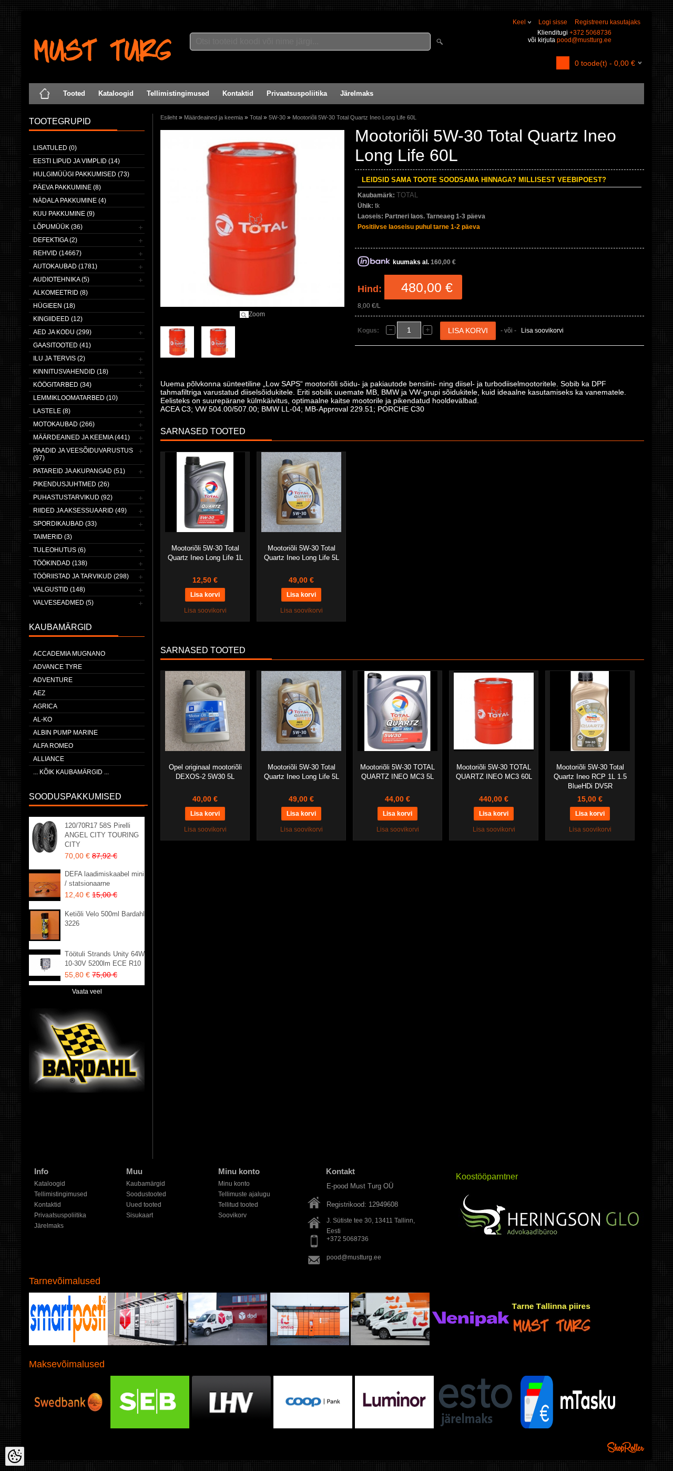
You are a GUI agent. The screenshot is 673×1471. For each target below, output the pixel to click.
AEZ (39, 693)
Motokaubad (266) (64, 424)
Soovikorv (232, 1215)
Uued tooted (143, 1204)
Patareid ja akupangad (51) (79, 471)
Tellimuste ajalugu (244, 1194)
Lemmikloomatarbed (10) (75, 398)
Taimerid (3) (52, 537)
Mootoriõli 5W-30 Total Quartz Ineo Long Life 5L (301, 553)
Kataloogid (116, 93)
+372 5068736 (590, 32)
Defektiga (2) (55, 240)
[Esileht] (44, 93)
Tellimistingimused (178, 93)
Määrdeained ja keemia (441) (81, 437)
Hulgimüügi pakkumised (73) (81, 174)
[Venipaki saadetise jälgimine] (470, 1343)
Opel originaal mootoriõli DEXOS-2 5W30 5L (205, 771)
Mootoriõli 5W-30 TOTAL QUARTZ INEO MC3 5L (397, 771)
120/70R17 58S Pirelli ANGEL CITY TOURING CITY (102, 835)
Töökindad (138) (60, 563)
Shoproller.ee (625, 1447)
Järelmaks (356, 93)
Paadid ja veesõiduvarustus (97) (83, 454)
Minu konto (234, 1183)
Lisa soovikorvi (542, 330)
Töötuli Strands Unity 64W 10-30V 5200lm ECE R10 (105, 958)
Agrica (45, 706)
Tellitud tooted (238, 1204)
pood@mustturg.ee (584, 40)
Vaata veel (87, 991)
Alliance (48, 759)
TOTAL (407, 195)
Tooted (74, 93)
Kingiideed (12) (58, 319)
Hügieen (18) (54, 305)
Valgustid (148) (59, 589)
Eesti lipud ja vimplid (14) (76, 161)
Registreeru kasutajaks (607, 22)
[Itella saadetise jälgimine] (68, 1343)
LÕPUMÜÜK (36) (58, 227)
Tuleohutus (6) (59, 550)
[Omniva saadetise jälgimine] (309, 1343)
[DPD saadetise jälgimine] (147, 1343)
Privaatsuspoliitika (297, 93)
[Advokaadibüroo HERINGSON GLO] (551, 1218)
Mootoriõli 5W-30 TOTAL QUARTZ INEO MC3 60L (494, 771)
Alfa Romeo (53, 745)
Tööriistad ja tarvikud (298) (81, 576)
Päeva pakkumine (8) (67, 187)
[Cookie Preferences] (14, 1456)
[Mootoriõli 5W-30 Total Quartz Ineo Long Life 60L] (177, 342)
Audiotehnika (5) (61, 279)
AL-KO (42, 719)
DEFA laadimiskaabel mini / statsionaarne (104, 878)
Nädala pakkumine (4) (69, 200)
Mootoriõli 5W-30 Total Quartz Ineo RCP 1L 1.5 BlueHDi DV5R (590, 776)
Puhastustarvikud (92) (73, 497)
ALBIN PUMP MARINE (65, 732)
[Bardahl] (87, 1090)
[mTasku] (568, 1426)
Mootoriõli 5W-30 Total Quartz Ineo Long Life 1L (205, 553)
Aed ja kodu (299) (62, 332)
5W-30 (277, 117)
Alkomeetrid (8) (60, 292)
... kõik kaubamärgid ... (71, 772)
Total (256, 117)
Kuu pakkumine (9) (64, 213)
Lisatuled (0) (55, 148)
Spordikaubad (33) (65, 523)
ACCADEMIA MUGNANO (69, 653)
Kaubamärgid (145, 1183)
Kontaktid (237, 93)
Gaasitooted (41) (62, 345)
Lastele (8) (51, 411)
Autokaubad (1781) (65, 266)
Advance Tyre (57, 667)
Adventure (53, 680)
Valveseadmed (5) (63, 602)
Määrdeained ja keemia (213, 117)
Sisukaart (139, 1215)
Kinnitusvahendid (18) (70, 371)
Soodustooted (146, 1194)
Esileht (168, 117)
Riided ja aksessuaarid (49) (80, 510)
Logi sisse (552, 22)
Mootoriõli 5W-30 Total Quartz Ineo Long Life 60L (354, 117)
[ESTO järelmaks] (475, 1426)
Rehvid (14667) (57, 253)
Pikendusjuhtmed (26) (71, 484)
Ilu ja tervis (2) (59, 358)
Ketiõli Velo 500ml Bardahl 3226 (105, 918)
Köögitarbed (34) (62, 384)
